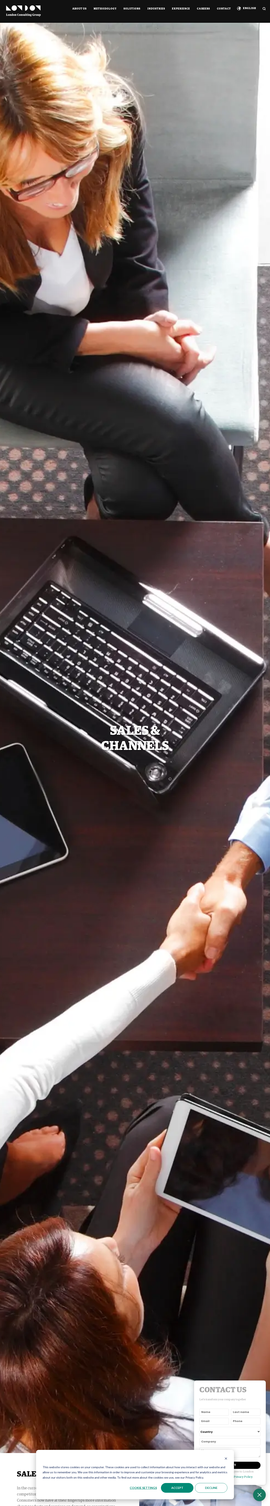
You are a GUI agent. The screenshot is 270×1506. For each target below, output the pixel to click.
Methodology (104, 9)
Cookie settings (143, 1488)
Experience (181, 9)
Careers (203, 9)
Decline (211, 1488)
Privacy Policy (243, 1476)
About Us (79, 9)
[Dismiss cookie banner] (225, 1459)
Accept (177, 1488)
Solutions (131, 9)
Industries (156, 9)
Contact (224, 9)
